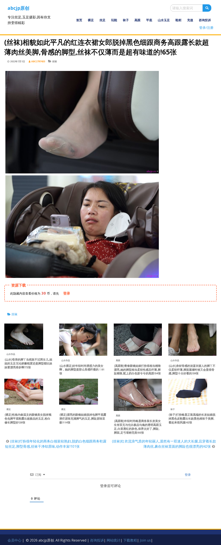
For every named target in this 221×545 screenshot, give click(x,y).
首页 (79, 20)
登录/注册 (206, 27)
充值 (190, 20)
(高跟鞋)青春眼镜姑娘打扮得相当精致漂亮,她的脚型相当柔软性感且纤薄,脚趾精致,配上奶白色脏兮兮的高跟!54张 (137, 369)
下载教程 (130, 540)
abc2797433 (38, 61)
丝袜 (54, 61)
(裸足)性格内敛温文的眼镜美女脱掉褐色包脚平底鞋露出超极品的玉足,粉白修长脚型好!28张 (28, 418)
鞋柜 (178, 20)
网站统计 (113, 540)
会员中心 (14, 540)
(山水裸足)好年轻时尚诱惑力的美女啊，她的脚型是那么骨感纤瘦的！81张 (81, 369)
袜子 (126, 20)
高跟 (137, 20)
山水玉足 (164, 20)
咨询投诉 (205, 20)
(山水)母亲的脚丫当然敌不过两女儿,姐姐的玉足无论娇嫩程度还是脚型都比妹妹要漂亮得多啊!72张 (28, 363)
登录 (187, 475)
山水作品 (10, 354)
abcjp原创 (18, 8)
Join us (145, 540)
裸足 (91, 20)
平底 (149, 20)
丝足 (102, 20)
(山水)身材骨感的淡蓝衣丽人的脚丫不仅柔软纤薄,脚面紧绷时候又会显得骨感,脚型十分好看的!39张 (192, 369)
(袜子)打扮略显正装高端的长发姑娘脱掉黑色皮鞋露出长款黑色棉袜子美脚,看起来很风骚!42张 (192, 418)
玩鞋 (114, 20)
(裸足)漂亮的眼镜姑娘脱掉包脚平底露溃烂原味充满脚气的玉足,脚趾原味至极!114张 (82, 418)
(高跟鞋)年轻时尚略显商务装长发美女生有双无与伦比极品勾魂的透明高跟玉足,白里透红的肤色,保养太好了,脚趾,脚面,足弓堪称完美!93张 (138, 426)
